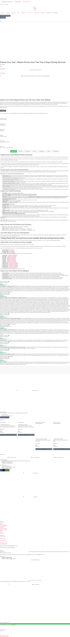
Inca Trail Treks (2, 536)
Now (16, 255)
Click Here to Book (11, 255)
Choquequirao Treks (3, 542)
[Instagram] (3, 470)
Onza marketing (27, 581)
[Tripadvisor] (8, 470)
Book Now (3, 73)
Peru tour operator (13, 551)
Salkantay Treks (3, 538)
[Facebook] (1, 470)
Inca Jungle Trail (3, 540)
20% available (11, 249)
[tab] (13, 151)
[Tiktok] (6, 470)
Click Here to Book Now (13, 266)
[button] (4, 417)
